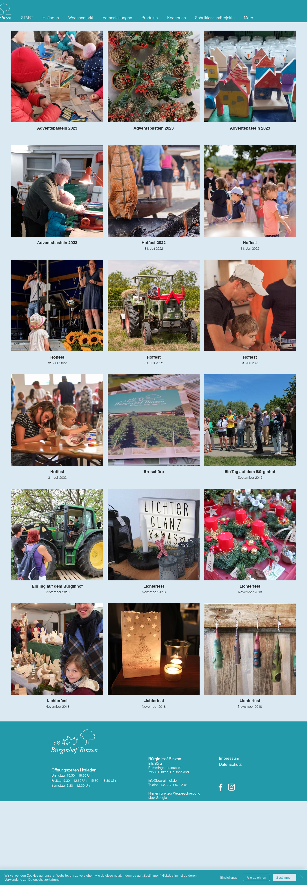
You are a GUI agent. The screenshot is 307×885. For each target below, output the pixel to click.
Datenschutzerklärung (44, 879)
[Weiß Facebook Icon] (220, 787)
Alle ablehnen (256, 877)
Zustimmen (284, 877)
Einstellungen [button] (229, 877)
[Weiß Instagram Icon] (231, 787)
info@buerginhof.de (162, 780)
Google (161, 797)
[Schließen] (301, 877)
